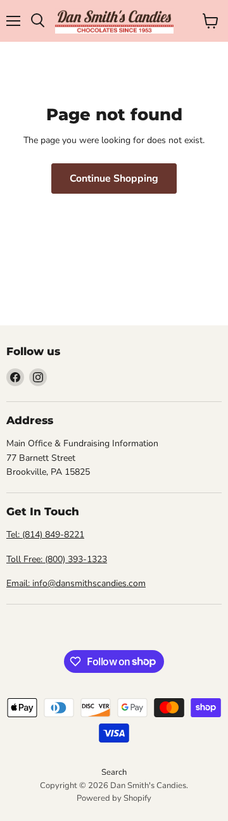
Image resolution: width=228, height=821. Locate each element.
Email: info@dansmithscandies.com (76, 583)
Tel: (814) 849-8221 (45, 535)
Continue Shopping (114, 178)
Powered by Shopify (114, 798)
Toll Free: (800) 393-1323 (56, 559)
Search (114, 772)
